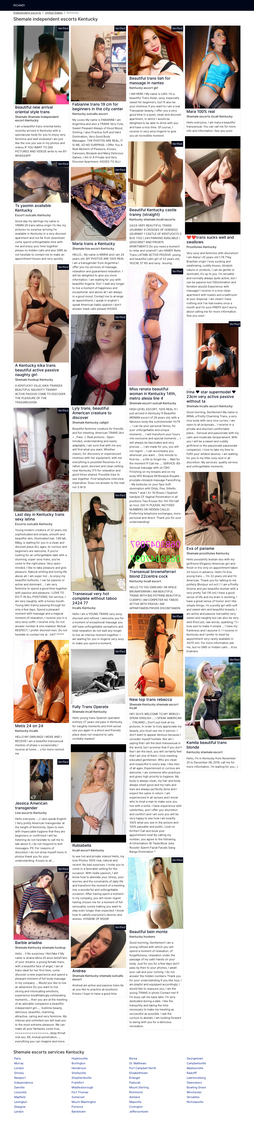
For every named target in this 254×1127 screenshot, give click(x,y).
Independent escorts (27, 12)
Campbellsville (196, 1063)
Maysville (135, 1102)
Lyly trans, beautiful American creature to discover (92, 413)
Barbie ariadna (28, 942)
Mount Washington (84, 1102)
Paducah (135, 1082)
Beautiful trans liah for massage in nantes (150, 80)
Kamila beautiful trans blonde (207, 744)
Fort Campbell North (142, 1068)
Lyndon (19, 1111)
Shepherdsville (81, 1077)
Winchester (194, 1092)
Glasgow (19, 1106)
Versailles (193, 1097)
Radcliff (192, 1073)
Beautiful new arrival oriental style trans (34, 109)
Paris (17, 1058)
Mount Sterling (139, 1087)
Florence (77, 1106)
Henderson (79, 1068)
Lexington (20, 1102)
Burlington (78, 1063)
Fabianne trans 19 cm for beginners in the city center (97, 106)
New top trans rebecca (150, 699)
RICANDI (19, 5)
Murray (18, 1063)
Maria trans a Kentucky (93, 243)
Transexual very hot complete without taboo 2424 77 (94, 598)
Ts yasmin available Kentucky (33, 208)
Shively (19, 1073)
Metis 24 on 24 (29, 725)
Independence (23, 1082)
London (19, 1068)
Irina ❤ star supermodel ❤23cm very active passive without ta (211, 397)
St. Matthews (137, 1063)
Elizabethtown (138, 1073)
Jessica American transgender (31, 805)
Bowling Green (196, 1087)
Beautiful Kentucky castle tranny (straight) (152, 212)
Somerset (78, 1097)
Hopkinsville (80, 1058)
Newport (20, 1077)
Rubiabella (81, 845)
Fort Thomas (80, 1092)
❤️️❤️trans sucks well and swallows (210, 239)
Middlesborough (82, 1087)
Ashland (134, 1097)
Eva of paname (200, 548)
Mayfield (19, 1097)
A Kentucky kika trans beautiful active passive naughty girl (37, 370)
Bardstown (79, 1111)
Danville (19, 1087)
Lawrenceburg (196, 1077)
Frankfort (78, 1082)
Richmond (135, 1092)
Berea (133, 1058)
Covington (136, 1106)
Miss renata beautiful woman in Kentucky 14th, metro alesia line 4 (152, 394)
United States (54, 12)
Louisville (20, 1092)
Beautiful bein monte (148, 931)
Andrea (79, 970)
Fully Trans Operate (90, 706)
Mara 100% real (201, 111)
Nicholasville (195, 1102)
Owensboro (194, 1082)
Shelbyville (79, 1073)
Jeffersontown (138, 1111)
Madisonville (195, 1068)
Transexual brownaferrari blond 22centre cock (152, 574)
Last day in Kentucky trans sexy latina (39, 516)
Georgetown (195, 1058)
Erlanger (134, 1077)
